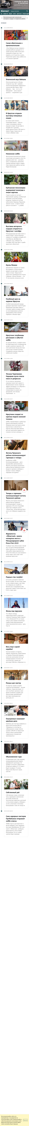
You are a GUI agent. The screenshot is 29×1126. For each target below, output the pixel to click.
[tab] (5, 14)
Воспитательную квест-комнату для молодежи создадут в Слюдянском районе (14, 17)
